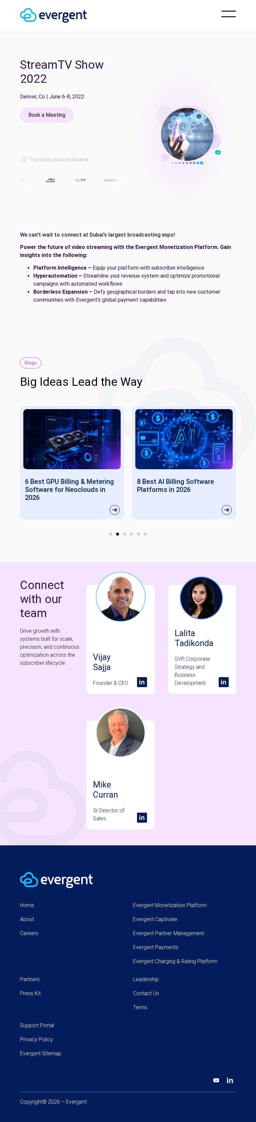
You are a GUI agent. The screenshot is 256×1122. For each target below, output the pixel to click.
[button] (110, 534)
